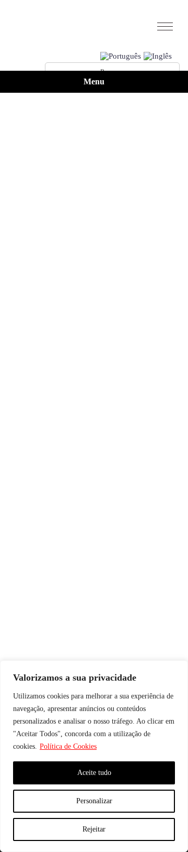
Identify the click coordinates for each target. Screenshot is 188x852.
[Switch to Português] (120, 56)
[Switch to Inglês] (158, 56)
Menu (94, 81)
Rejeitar (94, 829)
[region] (94, 756)
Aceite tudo (94, 773)
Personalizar (94, 801)
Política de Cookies (68, 746)
